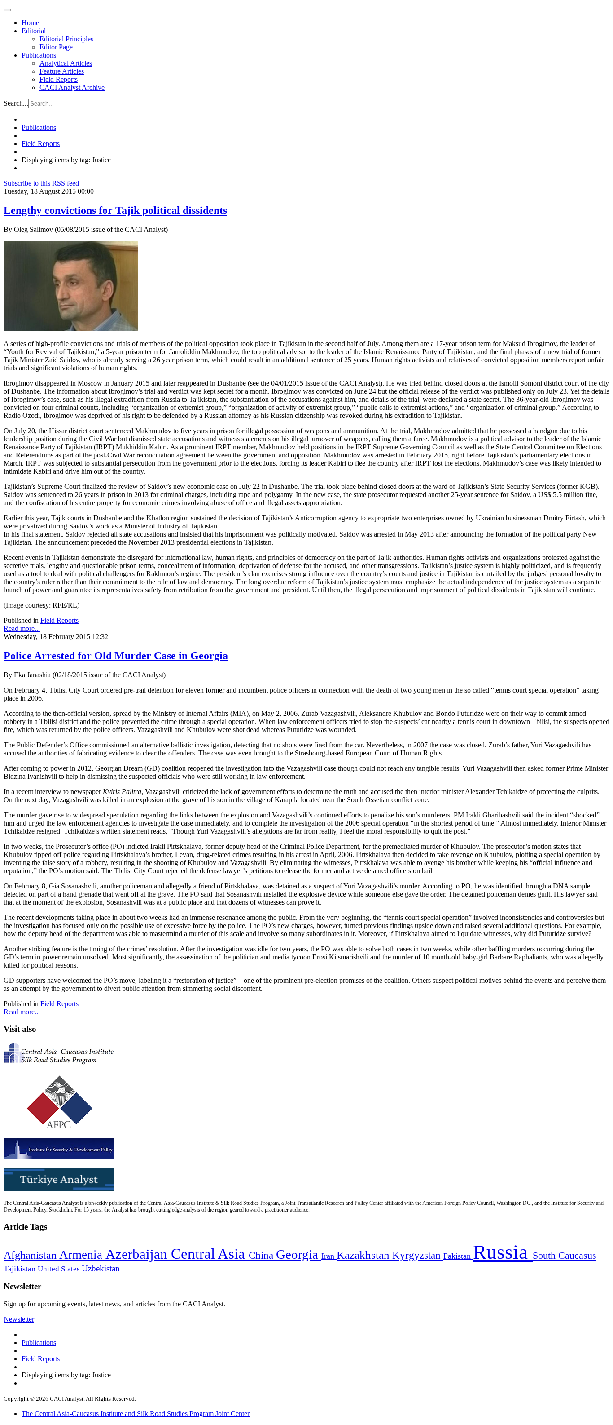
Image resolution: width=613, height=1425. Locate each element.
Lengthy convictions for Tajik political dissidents (115, 210)
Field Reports (58, 79)
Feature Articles (61, 71)
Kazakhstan (364, 1255)
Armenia (82, 1254)
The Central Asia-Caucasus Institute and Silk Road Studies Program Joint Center (136, 1413)
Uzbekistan (101, 1268)
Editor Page (56, 47)
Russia (503, 1252)
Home (30, 23)
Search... (16, 103)
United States (60, 1269)
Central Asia (210, 1253)
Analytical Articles (65, 63)
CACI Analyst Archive (72, 87)
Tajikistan (21, 1268)
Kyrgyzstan (417, 1255)
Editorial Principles (66, 39)
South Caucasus (564, 1255)
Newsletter (19, 1319)
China (262, 1255)
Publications (39, 55)
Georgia (298, 1254)
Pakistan (458, 1256)
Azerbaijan (138, 1254)
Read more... (22, 628)
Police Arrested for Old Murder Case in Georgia (116, 655)
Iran (329, 1256)
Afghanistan (31, 1255)
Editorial (34, 31)
